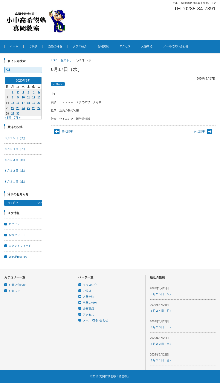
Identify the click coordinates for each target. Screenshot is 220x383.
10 (23, 97)
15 (12, 102)
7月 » (17, 117)
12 (33, 97)
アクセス (125, 46)
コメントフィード (20, 245)
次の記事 (199, 131)
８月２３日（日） (15, 159)
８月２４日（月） (15, 148)
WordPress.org (18, 256)
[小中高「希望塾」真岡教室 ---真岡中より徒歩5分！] (36, 20)
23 (17, 108)
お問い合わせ (17, 284)
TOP (54, 60)
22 (12, 108)
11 (28, 97)
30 (17, 113)
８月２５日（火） (15, 138)
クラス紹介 (80, 46)
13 (38, 97)
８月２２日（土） (15, 170)
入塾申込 (147, 46)
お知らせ (66, 60)
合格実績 (103, 46)
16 (17, 102)
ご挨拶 (33, 46)
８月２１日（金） (15, 181)
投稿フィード (17, 235)
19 (33, 102)
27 (38, 108)
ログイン (14, 224)
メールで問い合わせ (175, 46)
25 (28, 108)
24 (23, 108)
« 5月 (8, 117)
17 (23, 102)
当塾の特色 (55, 46)
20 (38, 102)
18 (28, 102)
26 (33, 108)
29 (12, 113)
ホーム (14, 46)
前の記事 (67, 131)
